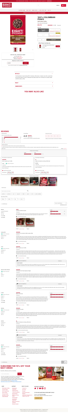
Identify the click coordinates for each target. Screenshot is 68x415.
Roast (34, 82)
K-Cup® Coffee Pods (42, 10)
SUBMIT (19, 373)
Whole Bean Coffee (6, 388)
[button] (41, 1)
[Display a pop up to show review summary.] (12, 111)
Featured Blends (22, 10)
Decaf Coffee (4, 392)
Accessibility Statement (14, 400)
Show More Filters (4, 196)
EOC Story (24, 389)
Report (28, 228)
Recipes (23, 391)
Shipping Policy (15, 390)
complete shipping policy (23, 65)
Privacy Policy (14, 397)
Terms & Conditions (16, 392)
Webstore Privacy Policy (15, 396)
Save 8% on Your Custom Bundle (5, 396)
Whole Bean (28, 10)
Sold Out (9, 121)
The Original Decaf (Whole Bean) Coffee (48, 45)
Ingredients (34, 86)
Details (34, 73)
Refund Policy (14, 393)
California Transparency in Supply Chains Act (27, 396)
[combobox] (9, 118)
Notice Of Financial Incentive (15, 402)
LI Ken (3, 163)
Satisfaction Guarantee (14, 389)
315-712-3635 (42, 394)
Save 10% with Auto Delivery (26, 393)
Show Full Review (38, 167)
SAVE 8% (49, 10)
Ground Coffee (34, 10)
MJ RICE (36, 163)
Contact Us (24, 388)
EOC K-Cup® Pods (5, 391)
